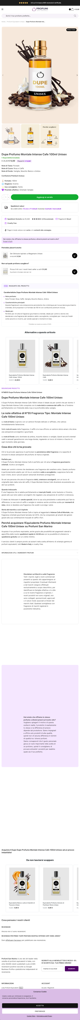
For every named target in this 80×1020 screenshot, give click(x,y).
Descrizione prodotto (11, 388)
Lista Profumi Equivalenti (10, 988)
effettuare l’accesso (13, 940)
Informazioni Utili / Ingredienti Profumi (18, 553)
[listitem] (22, 360)
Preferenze (40, 1011)
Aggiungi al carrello (45, 197)
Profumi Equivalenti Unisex (15, 21)
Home (3, 21)
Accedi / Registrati (48, 988)
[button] (4, 361)
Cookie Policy (31, 1016)
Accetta (40, 1006)
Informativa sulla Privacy (44, 1016)
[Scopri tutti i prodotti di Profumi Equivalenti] (2, 9)
